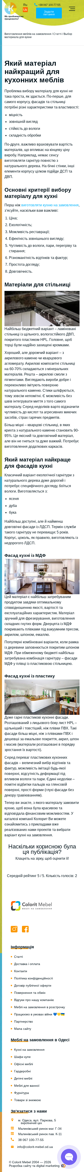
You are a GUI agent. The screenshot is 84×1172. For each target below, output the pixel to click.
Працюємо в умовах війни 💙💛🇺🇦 (39, 1014)
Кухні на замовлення (29, 1049)
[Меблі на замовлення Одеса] (10, 8)
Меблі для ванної (26, 1085)
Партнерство (23, 1021)
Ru (25, 5)
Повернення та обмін (29, 992)
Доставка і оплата (27, 964)
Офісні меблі (23, 1064)
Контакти (20, 971)
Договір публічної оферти (32, 985)
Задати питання (49, 13)
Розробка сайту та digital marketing (34, 1166)
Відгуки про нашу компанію (34, 1000)
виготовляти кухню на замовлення (50, 205)
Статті (57, 34)
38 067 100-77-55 (30, 1140)
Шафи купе (22, 1057)
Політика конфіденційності (33, 978)
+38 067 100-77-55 (49, 5)
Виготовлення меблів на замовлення (27, 34)
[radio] (26, 867)
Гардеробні (22, 1071)
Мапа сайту (22, 1028)
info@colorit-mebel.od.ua (35, 1147)
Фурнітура (21, 1093)
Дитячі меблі (23, 1078)
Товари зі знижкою (27, 1100)
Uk (25, 9)
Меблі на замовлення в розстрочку (39, 1007)
